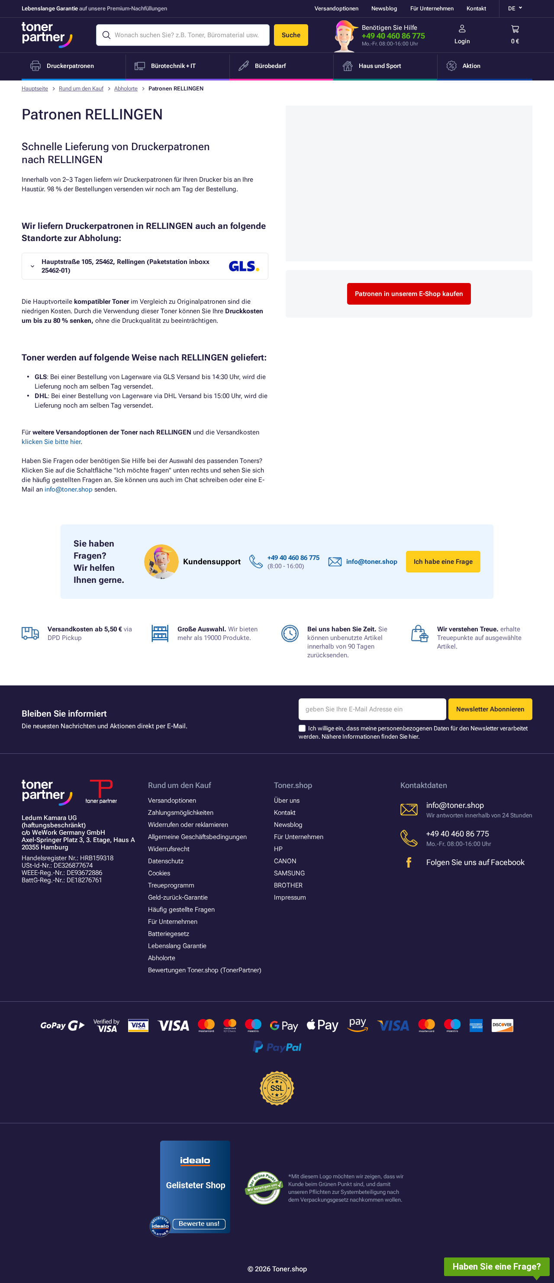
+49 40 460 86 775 (393, 35)
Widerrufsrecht (169, 849)
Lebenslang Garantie (177, 946)
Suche (291, 35)
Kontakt (476, 8)
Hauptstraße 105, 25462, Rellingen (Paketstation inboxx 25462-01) (125, 266)
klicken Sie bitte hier (51, 442)
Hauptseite (35, 88)
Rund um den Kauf (81, 88)
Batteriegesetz (168, 934)
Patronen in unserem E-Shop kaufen (409, 294)
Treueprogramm (171, 885)
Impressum (290, 897)
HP (278, 849)
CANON (285, 861)
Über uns (287, 800)
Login (462, 41)
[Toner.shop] (47, 35)
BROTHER (288, 885)
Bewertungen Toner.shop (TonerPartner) (204, 970)
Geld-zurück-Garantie (178, 897)
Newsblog (384, 8)
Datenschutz (166, 861)
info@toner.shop (69, 489)
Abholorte (126, 88)
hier (413, 736)
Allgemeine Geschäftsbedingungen (197, 837)
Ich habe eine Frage (443, 562)
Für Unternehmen (432, 8)
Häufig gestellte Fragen (181, 909)
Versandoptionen (336, 8)
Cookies (159, 873)
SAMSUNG (289, 873)
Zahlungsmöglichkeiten (180, 813)
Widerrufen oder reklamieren (188, 825)
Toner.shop (293, 785)
